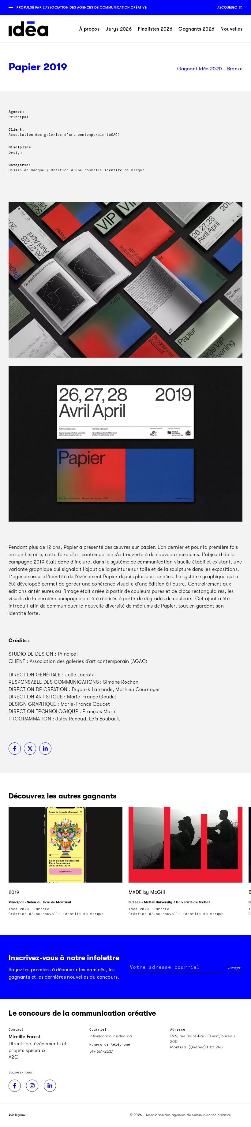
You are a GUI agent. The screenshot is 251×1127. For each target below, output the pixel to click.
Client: (16, 129)
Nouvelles (231, 29)
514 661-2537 (101, 1051)
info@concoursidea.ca (110, 1036)
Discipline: (21, 147)
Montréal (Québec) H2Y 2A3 (196, 1047)
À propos (89, 29)
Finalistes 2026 (155, 29)
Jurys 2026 (119, 29)
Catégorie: (20, 165)
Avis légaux (17, 1115)
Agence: (16, 111)
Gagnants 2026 (196, 29)
